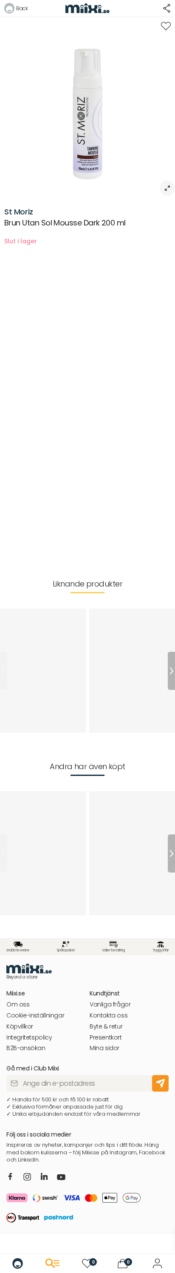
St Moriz (18, 211)
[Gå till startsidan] (17, 1263)
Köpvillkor (19, 1026)
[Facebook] (10, 1177)
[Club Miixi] (157, 1263)
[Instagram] (27, 1177)
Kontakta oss (108, 1015)
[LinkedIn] (44, 1177)
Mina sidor (104, 1048)
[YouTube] (61, 1178)
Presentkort (106, 1037)
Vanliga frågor (110, 1004)
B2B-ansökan (25, 1048)
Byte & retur (106, 1026)
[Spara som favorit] (166, 26)
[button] (16, 10)
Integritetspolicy (29, 1037)
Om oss (18, 1004)
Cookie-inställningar (35, 1015)
